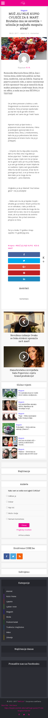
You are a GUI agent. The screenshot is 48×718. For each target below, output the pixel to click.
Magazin (24, 10)
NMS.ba (21, 701)
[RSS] (20, 556)
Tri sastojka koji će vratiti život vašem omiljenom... (28, 394)
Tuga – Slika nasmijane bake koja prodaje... (27, 417)
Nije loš (11, 507)
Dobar (10, 502)
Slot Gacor (13, 705)
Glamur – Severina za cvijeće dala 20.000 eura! (27, 453)
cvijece (12, 245)
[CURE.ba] (22, 2)
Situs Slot (4, 705)
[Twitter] (13, 556)
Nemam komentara (16, 519)
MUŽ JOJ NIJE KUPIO (25, 245)
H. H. (27, 33)
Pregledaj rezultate (24, 530)
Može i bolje (13, 513)
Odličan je (12, 496)
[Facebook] (7, 556)
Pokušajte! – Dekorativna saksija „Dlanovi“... (25, 428)
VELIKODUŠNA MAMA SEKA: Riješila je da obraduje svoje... (27, 406)
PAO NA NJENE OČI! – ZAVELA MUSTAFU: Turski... (27, 442)
